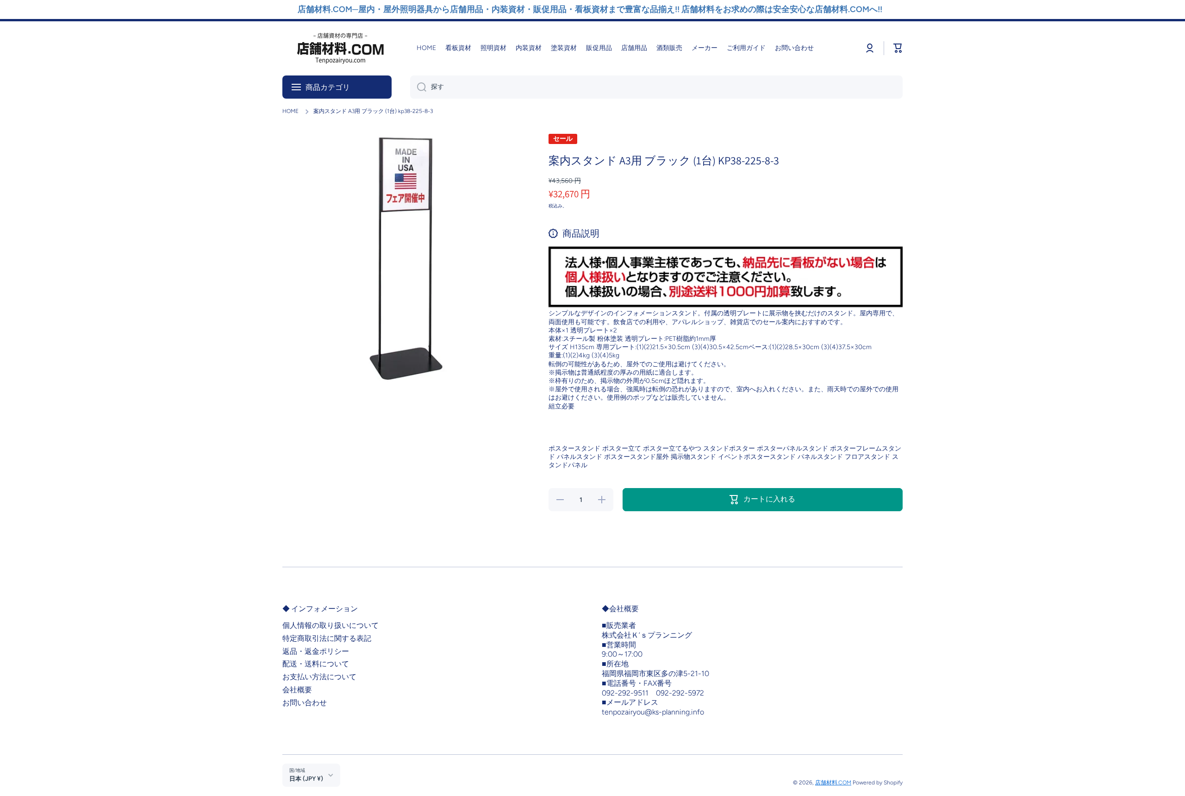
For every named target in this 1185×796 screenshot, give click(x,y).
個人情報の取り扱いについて (330, 625)
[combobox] (656, 87)
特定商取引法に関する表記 (326, 638)
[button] (898, 48)
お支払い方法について (319, 676)
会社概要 (297, 689)
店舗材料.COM (833, 782)
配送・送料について (315, 663)
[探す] (418, 87)
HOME (290, 111)
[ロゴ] (340, 48)
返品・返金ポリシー (315, 651)
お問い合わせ (304, 702)
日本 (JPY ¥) (306, 778)
